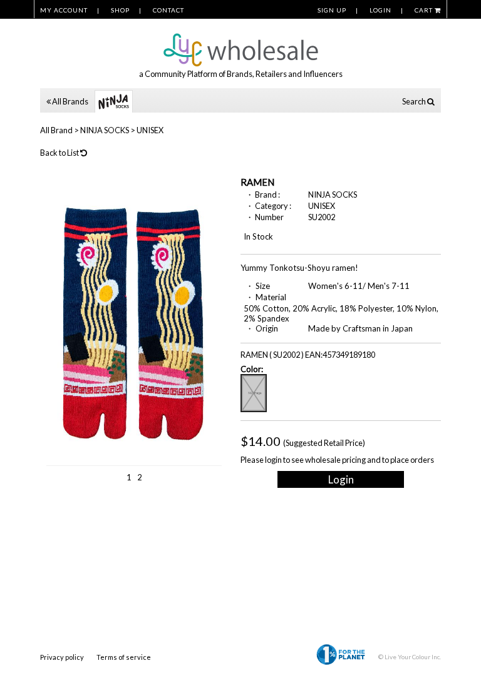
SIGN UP (332, 10)
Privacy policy (62, 657)
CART (425, 10)
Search (414, 101)
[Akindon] (240, 43)
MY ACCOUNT (64, 10)
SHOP (120, 10)
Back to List (60, 153)
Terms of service (123, 657)
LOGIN (380, 10)
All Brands (69, 101)
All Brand (56, 130)
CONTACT (168, 10)
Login (341, 479)
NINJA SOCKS (104, 130)
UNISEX (150, 130)
